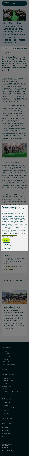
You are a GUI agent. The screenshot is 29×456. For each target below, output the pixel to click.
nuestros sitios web (8, 212)
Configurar (7, 248)
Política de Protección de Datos (9, 235)
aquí (13, 236)
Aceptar (6, 240)
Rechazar (7, 244)
